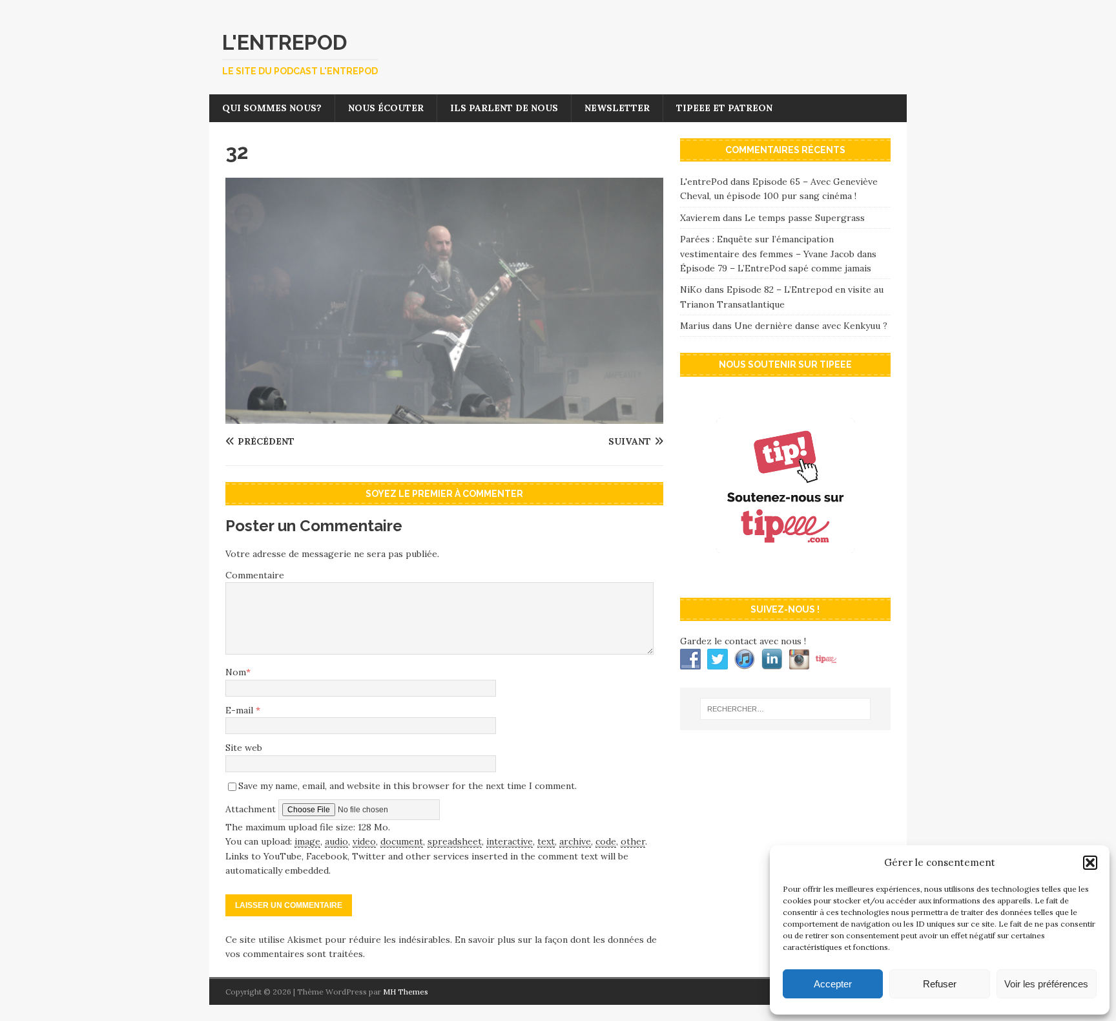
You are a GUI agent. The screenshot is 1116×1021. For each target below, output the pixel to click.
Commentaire (254, 575)
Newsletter (617, 108)
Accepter (833, 983)
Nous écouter (386, 108)
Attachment (251, 809)
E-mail (240, 710)
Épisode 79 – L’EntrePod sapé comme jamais (775, 268)
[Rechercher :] (785, 709)
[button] (1090, 862)
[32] (444, 417)
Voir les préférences (1046, 983)
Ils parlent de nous (504, 108)
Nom (235, 672)
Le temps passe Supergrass (805, 218)
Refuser (939, 983)
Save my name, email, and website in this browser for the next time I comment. (407, 786)
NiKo (691, 289)
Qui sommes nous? (272, 108)
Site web (243, 747)
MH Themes (405, 991)
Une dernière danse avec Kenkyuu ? (810, 326)
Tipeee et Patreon (724, 108)
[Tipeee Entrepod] (785, 574)
